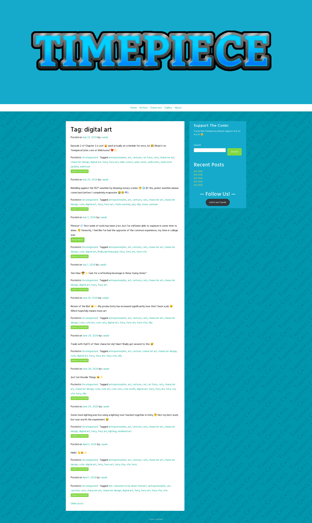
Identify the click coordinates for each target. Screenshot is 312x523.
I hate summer (122, 204)
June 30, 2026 (90, 298)
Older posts (77, 504)
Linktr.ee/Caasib (217, 202)
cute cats (101, 323)
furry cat (171, 389)
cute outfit (129, 389)
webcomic (153, 162)
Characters (156, 108)
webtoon (85, 167)
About (178, 108)
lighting (112, 431)
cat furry (147, 158)
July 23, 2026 (90, 137)
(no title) (198, 171)
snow (145, 204)
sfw (165, 491)
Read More (77, 240)
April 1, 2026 (89, 477)
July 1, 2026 (89, 265)
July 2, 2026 (89, 217)
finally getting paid (108, 252)
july (133, 204)
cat (144, 384)
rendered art (124, 431)
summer (153, 204)
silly (139, 204)
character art (167, 158)
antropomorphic (118, 158)
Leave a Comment (80, 171)
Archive (143, 108)
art (129, 158)
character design (80, 162)
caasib (104, 137)
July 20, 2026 (90, 180)
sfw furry (76, 394)
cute (81, 204)
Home (133, 108)
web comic (140, 162)
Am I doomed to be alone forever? (128, 486)
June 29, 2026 (90, 336)
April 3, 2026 (90, 444)
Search (197, 145)
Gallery (168, 108)
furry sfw (141, 252)
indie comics (126, 162)
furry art (113, 162)
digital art (95, 162)
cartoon (136, 158)
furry (105, 162)
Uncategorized (90, 158)
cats (156, 158)
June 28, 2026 (90, 369)
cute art (89, 323)
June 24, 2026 (90, 407)
